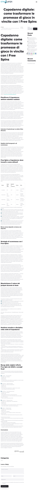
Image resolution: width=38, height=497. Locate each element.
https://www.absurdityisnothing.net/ (10, 94)
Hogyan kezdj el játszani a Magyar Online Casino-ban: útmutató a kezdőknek (32, 46)
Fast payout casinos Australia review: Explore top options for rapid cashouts (32, 42)
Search (29, 27)
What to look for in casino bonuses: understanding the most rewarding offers (32, 50)
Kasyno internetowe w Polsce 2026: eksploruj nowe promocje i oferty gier (32, 39)
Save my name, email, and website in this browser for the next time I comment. (13, 483)
